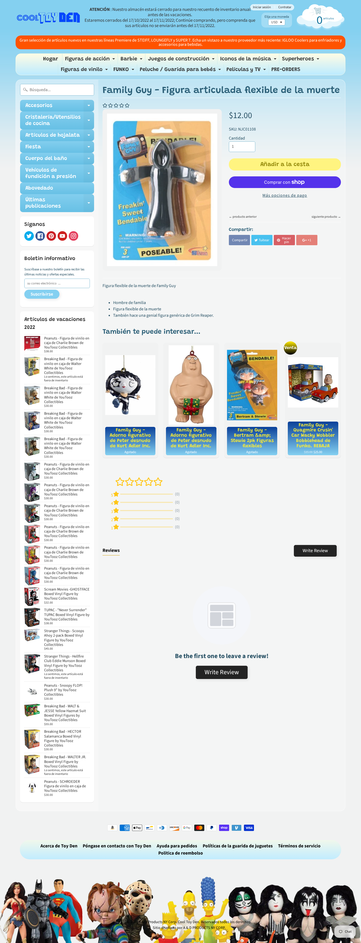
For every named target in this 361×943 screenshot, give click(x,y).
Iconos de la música (249, 60)
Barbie (132, 60)
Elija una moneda (277, 17)
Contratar (284, 7)
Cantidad (237, 138)
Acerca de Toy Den (58, 846)
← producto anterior (243, 216)
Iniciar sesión (262, 7)
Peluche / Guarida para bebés (181, 71)
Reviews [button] (111, 550)
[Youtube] (62, 236)
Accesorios (59, 107)
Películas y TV (246, 71)
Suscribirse (42, 294)
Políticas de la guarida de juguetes (238, 846)
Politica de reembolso (180, 853)
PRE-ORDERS (285, 69)
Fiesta (59, 148)
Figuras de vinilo (85, 71)
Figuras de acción (90, 60)
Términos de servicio (299, 846)
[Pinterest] (51, 236)
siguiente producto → (326, 216)
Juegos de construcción (182, 60)
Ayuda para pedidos (177, 846)
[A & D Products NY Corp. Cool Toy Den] (49, 17)
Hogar (50, 59)
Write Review (315, 550)
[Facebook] (40, 236)
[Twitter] (29, 236)
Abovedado (39, 188)
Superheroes (301, 60)
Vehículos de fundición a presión (59, 174)
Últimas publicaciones (59, 203)
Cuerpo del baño (59, 160)
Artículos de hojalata (59, 137)
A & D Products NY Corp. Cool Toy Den (169, 922)
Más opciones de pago (284, 195)
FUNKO (124, 71)
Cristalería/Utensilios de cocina (59, 121)
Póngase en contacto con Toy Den (117, 846)
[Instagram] (73, 236)
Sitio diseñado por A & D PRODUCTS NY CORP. (189, 928)
